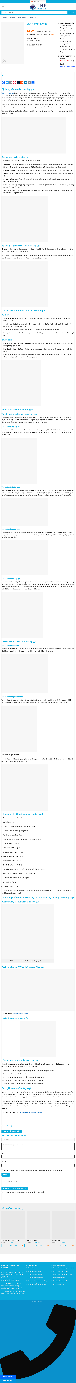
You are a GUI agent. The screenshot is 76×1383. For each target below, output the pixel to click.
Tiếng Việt (36, 1)
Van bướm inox (57, 1240)
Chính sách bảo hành (35, 1274)
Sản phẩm (12, 17)
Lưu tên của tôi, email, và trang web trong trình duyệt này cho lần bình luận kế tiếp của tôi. (33, 1170)
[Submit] (71, 12)
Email (3, 1161)
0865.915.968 (64, 61)
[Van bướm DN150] (38, 1225)
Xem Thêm (13, 1245)
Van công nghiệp (22, 17)
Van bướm (32, 17)
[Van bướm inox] (63, 1225)
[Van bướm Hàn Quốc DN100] (13, 1225)
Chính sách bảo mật (34, 1271)
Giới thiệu (31, 1268)
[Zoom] (4, 61)
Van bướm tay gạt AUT (21, 1013)
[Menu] (3, 6)
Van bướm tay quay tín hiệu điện (31, 1112)
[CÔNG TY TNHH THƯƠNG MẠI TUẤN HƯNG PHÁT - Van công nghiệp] (38, 6)
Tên (3, 1153)
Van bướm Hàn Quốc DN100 (10, 1240)
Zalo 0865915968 (7, 1376)
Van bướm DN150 (32, 1240)
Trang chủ (4, 17)
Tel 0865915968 (7, 1381)
